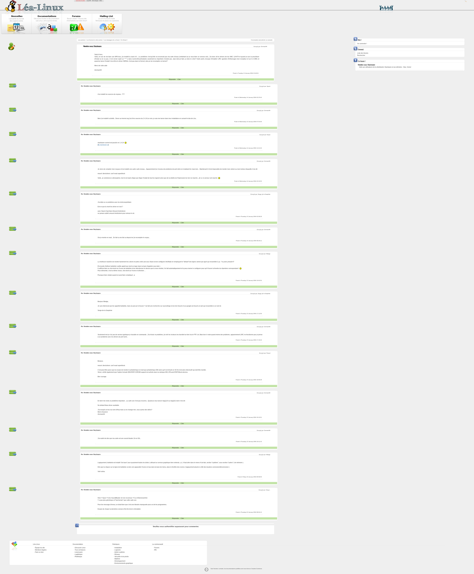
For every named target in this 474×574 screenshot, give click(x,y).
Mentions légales (41, 550)
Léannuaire (79, 552)
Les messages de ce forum (111, 40)
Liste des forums (362, 53)
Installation (118, 548)
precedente (262, 40)
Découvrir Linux (80, 548)
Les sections (81, 40)
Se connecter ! (362, 43)
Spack (268, 86)
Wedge (268, 253)
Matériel (117, 559)
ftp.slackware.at (103, 145)
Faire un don (39, 552)
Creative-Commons (256, 568)
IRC (155, 550)
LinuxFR (89, 0)
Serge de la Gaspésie (264, 194)
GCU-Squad (95, 0)
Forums (156, 548)
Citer (179, 79)
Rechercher (361, 55)
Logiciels (118, 550)
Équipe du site (40, 548)
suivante (270, 40)
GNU (100, 0)
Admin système (119, 552)
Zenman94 (264, 46)
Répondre (172, 79)
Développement (120, 561)
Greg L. (268, 490)
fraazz (268, 134)
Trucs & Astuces (80, 550)
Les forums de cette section (94, 40)
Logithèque (78, 554)
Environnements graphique (124, 563)
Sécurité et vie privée (122, 556)
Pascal (268, 353)
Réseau (117, 554)
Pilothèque (78, 556)
